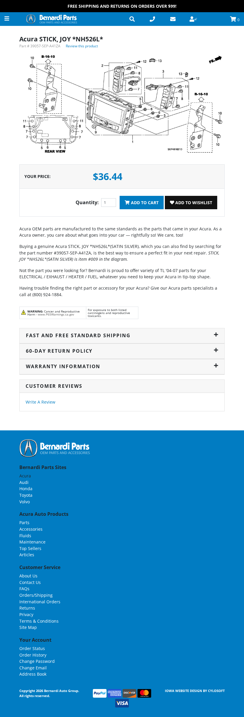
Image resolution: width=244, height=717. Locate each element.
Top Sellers (30, 548)
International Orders (39, 601)
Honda (25, 488)
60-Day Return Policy (59, 351)
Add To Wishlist (193, 202)
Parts (24, 522)
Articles (26, 554)
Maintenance (32, 542)
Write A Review (40, 402)
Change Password (37, 661)
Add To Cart (144, 202)
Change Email (33, 668)
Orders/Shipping (36, 595)
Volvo (24, 501)
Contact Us (30, 582)
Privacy (26, 614)
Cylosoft (216, 690)
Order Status (32, 648)
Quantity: (87, 202)
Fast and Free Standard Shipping (78, 335)
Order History (32, 655)
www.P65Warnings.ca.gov (56, 314)
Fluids (25, 535)
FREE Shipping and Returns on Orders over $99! (122, 6)
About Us (28, 576)
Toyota (25, 495)
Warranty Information (63, 366)
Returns (27, 608)
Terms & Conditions (39, 621)
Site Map (28, 627)
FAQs (24, 588)
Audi (24, 482)
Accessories (31, 529)
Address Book (32, 674)
